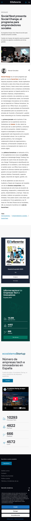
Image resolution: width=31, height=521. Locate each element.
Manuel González (13, 70)
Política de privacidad (18, 518)
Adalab (13, 124)
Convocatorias (5, 216)
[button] (28, 490)
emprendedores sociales (19, 216)
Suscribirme (6, 463)
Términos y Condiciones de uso (9, 481)
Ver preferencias (15, 515)
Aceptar (15, 507)
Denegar (15, 511)
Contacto (3, 473)
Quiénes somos (5, 470)
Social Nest (14, 79)
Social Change (5, 76)
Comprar (15, 277)
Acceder (8, 380)
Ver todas (15, 280)
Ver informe (15, 337)
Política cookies (10, 518)
